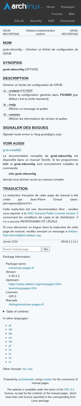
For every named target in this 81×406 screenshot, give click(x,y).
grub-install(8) (12, 150)
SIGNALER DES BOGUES (25, 128)
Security (36, 20)
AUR (51, 20)
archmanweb (26, 379)
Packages (68, 7)
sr (10, 353)
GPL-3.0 (69, 389)
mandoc (47, 379)
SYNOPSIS (12, 63)
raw (30, 369)
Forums (57, 14)
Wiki (72, 14)
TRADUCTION (15, 189)
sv (10, 357)
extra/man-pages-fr (21, 267)
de (10, 333)
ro (10, 349)
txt (24, 369)
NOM (7, 43)
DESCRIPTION (15, 78)
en (10, 337)
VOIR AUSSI (13, 143)
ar (10, 325)
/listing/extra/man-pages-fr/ (26, 304)
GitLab (19, 20)
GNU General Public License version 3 (52, 213)
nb (10, 341)
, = (17, 90)
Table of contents (17, 311)
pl (10, 345)
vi (10, 361)
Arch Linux (23, 6)
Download (67, 20)
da (10, 329)
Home (51, 7)
